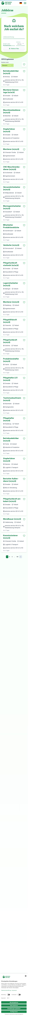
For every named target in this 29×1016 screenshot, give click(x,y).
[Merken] (24, 71)
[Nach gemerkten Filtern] (24, 64)
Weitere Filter (15, 48)
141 (17, 556)
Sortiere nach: (5, 62)
